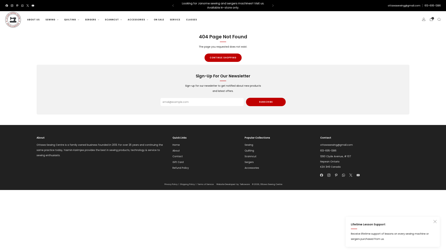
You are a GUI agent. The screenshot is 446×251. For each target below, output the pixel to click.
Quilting (70, 19)
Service (175, 19)
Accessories (136, 19)
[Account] (423, 19)
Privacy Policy (171, 184)
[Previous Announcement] (173, 5)
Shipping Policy (187, 184)
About (176, 150)
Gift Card (178, 162)
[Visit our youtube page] (33, 5)
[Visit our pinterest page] (17, 5)
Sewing (50, 19)
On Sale (159, 19)
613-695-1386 (433, 5)
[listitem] (223, 5)
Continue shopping (223, 57)
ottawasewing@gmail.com (404, 5)
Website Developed (225, 184)
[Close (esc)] (435, 221)
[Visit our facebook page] (6, 5)
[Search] (439, 19)
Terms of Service (205, 184)
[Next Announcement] (273, 5)
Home (176, 145)
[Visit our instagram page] (12, 5)
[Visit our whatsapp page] (22, 5)
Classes (191, 19)
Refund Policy (180, 168)
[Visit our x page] (27, 5)
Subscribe (266, 101)
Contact (177, 156)
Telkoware (245, 184)
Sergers (90, 19)
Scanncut (112, 19)
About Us (33, 19)
